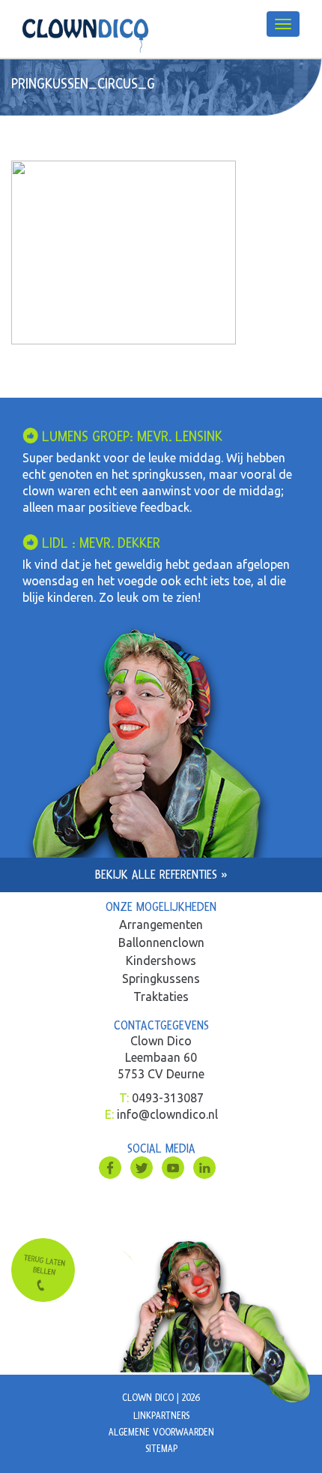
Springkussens (161, 978)
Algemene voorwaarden (161, 1432)
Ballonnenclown (161, 942)
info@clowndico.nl (167, 1114)
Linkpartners (161, 1416)
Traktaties (161, 996)
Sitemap (161, 1449)
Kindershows (161, 960)
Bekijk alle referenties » (161, 874)
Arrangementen (161, 924)
